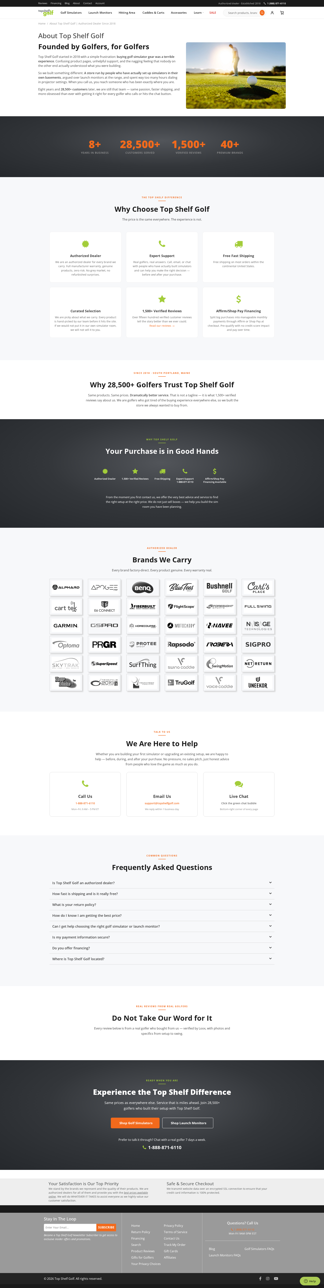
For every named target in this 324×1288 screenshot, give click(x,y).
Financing (56, 3)
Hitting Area (127, 12)
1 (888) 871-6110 (276, 3)
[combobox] (243, 12)
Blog (67, 3)
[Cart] (282, 12)
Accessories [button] (179, 12)
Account (100, 3)
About (76, 3)
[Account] (272, 12)
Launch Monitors (100, 12)
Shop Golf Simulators (135, 1123)
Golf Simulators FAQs (259, 1249)
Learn (198, 12)
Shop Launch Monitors (188, 1123)
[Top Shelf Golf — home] (45, 12)
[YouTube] (276, 1278)
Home (42, 23)
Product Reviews (143, 1251)
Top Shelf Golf (64, 1279)
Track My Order (175, 1245)
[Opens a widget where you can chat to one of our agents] (310, 1281)
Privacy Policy (173, 1226)
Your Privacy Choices (146, 1264)
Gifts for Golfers (142, 1257)
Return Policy (140, 1232)
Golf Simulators (71, 12)
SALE (212, 12)
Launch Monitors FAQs (225, 1255)
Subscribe (106, 1227)
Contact (87, 3)
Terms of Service (175, 1232)
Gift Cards (171, 1251)
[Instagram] (267, 1278)
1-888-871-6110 (165, 1147)
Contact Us (171, 1238)
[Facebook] (260, 1278)
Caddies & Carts (153, 12)
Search (136, 1245)
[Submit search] (262, 13)
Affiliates (170, 1257)
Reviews (42, 3)
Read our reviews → (162, 325)
